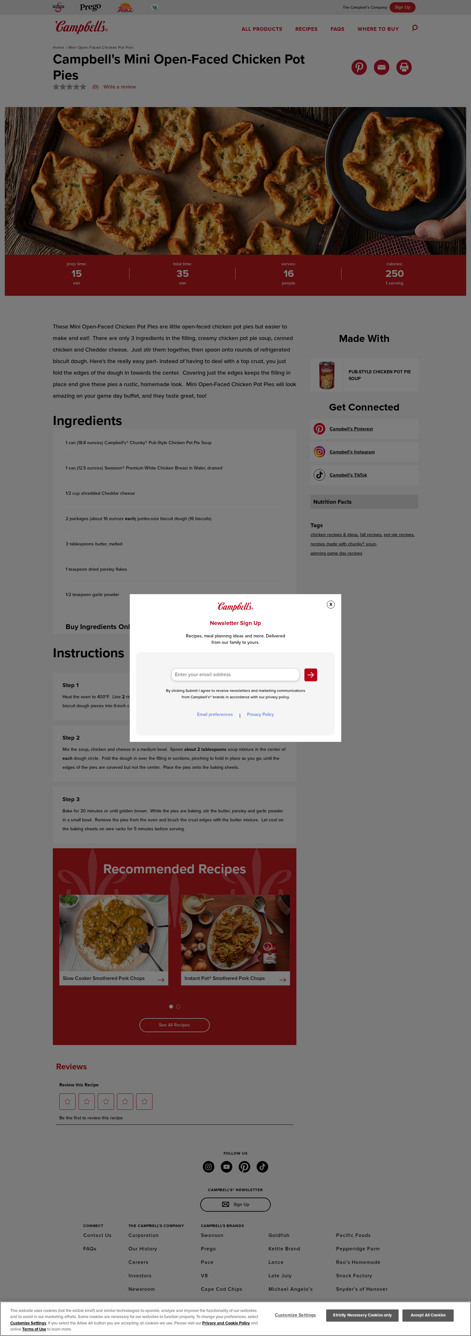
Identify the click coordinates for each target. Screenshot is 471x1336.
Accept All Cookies (428, 1315)
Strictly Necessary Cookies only (362, 1315)
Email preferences (215, 714)
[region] (235, 1318)
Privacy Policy (260, 714)
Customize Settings (28, 1323)
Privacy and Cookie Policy (226, 1323)
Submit (310, 674)
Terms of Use (34, 1329)
